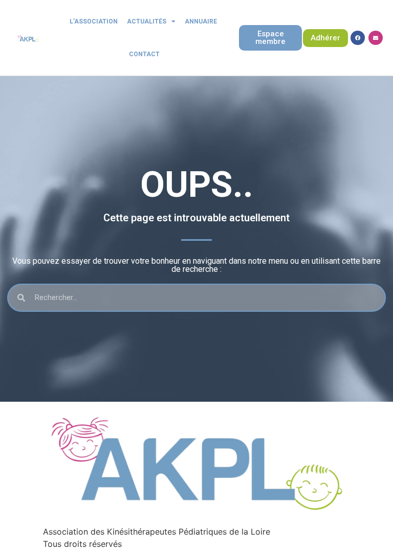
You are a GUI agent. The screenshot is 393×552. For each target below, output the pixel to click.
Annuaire (201, 21)
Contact (144, 54)
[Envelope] (375, 38)
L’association (94, 21)
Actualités (146, 21)
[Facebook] (358, 38)
